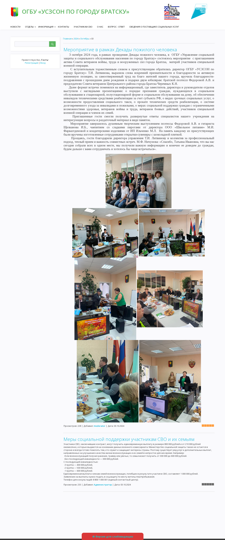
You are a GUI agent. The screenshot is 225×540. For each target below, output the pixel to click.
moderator (99, 425)
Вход (42, 62)
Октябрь (84, 38)
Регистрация (31, 62)
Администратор (103, 484)
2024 (76, 38)
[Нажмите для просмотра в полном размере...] (138, 180)
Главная (67, 38)
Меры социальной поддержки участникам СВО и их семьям (129, 439)
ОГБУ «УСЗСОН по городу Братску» (75, 11)
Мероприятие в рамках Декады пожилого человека (120, 49)
